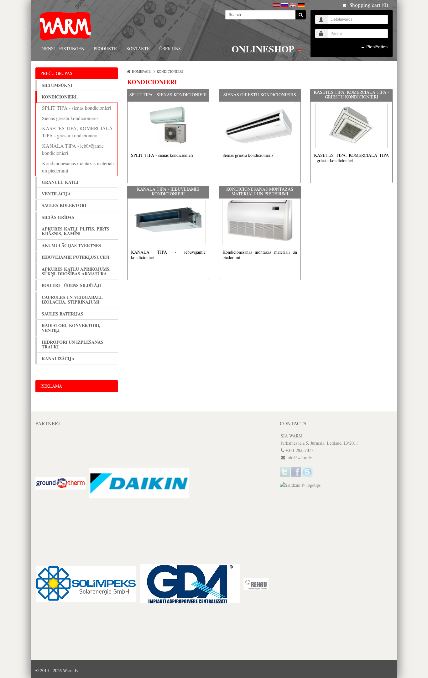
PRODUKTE (105, 48)
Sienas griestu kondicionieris (70, 118)
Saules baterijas (62, 313)
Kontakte (138, 48)
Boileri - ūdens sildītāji (71, 285)
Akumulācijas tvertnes (71, 245)
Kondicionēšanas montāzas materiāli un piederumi (78, 167)
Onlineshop (264, 49)
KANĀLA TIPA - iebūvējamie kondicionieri (73, 149)
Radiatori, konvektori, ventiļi (71, 328)
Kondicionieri (59, 96)
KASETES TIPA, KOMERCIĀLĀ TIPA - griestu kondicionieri (77, 132)
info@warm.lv (299, 457)
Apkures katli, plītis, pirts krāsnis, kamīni (75, 231)
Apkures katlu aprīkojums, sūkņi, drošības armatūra (76, 271)
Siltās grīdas (58, 217)
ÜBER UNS (170, 48)
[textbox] (260, 14)
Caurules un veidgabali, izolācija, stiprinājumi (72, 300)
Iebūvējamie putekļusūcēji (75, 257)
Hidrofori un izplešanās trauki (72, 344)
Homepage (141, 71)
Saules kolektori (64, 205)
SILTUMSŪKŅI (57, 85)
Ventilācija (56, 193)
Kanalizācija (58, 358)
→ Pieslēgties (374, 46)
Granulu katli (60, 182)
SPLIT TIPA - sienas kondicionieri (76, 107)
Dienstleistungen (62, 48)
